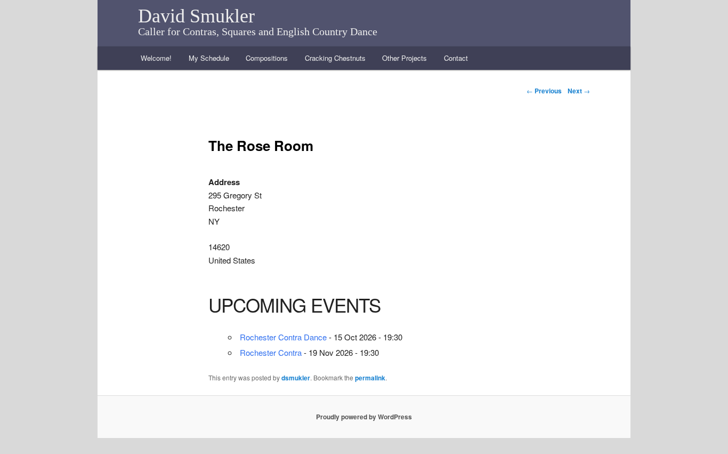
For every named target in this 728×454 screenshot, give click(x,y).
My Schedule (209, 58)
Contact (456, 58)
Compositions (267, 58)
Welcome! (156, 58)
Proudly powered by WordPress (364, 416)
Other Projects (404, 58)
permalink (370, 378)
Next (579, 90)
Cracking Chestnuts (335, 58)
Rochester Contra (271, 352)
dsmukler (295, 378)
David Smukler (196, 16)
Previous (544, 90)
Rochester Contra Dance (283, 337)
